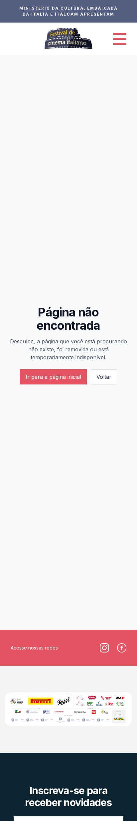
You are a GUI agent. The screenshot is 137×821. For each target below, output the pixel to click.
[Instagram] (104, 647)
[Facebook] (121, 647)
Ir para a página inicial (53, 377)
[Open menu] (119, 38)
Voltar (103, 377)
